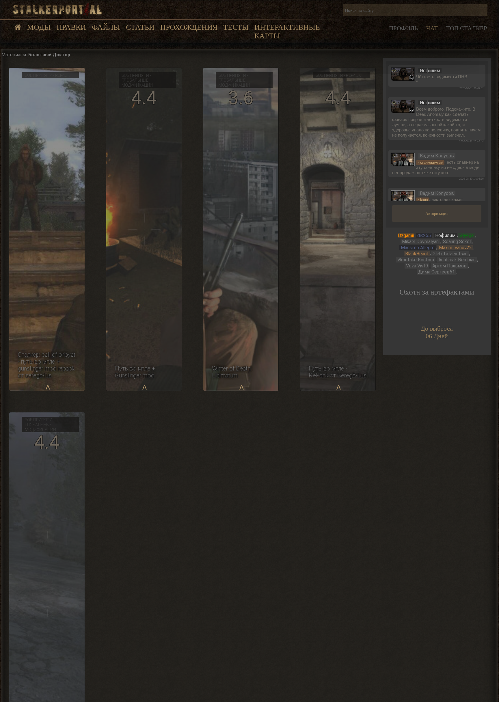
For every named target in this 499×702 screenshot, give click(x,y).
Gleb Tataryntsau (450, 253)
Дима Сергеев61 (436, 272)
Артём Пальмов (449, 266)
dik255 (424, 235)
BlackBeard (416, 253)
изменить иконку (402, 73)
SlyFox (467, 235)
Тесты (236, 27)
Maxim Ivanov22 (455, 247)
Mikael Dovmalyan (420, 241)
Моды (39, 27)
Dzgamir (406, 235)
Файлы (106, 27)
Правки (71, 27)
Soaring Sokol (457, 241)
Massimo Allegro (418, 247)
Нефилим (445, 235)
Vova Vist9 (417, 266)
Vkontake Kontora (415, 259)
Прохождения (188, 27)
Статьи (140, 27)
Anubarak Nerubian (457, 259)
